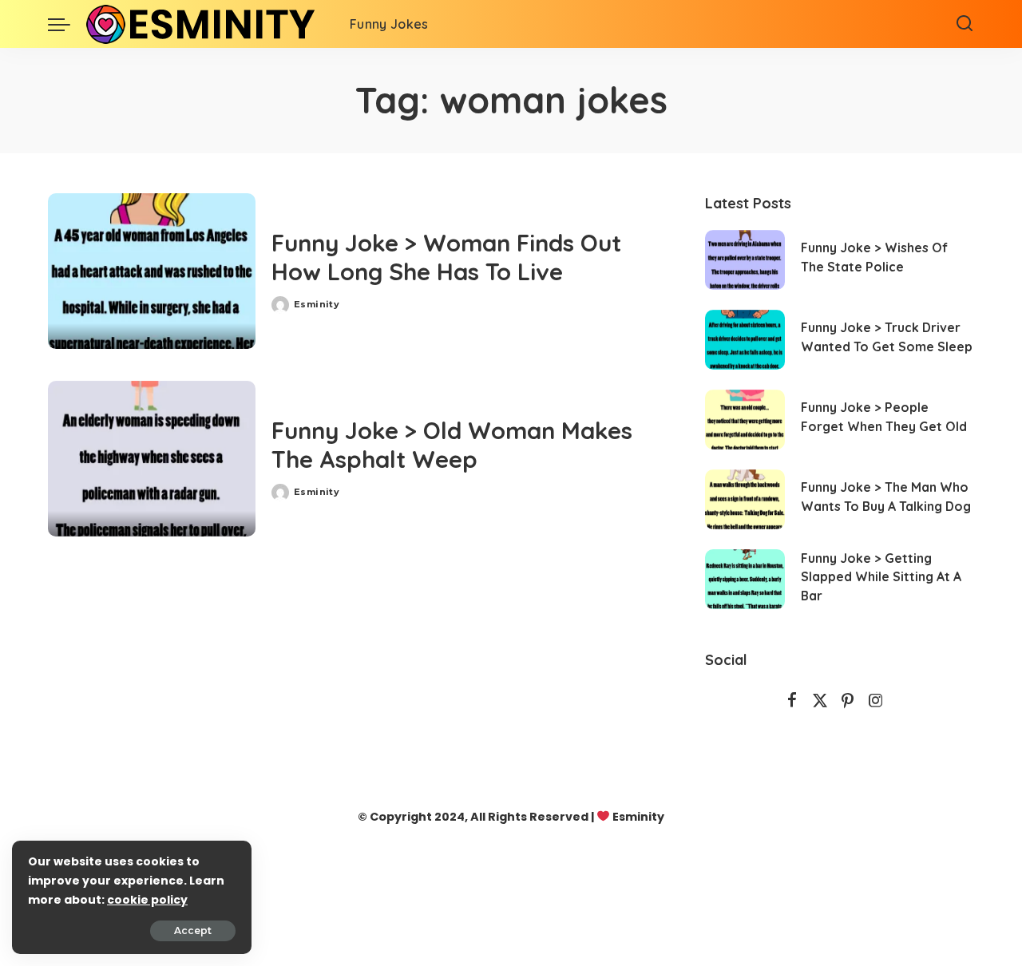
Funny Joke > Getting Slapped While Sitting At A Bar (881, 577)
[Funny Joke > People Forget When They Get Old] (745, 419)
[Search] (964, 24)
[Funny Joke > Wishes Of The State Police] (745, 260)
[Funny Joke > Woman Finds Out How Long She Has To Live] (152, 271)
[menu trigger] (67, 24)
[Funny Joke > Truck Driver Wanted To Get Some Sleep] (745, 340)
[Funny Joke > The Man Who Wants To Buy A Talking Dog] (745, 499)
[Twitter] (820, 701)
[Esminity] (206, 24)
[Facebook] (792, 701)
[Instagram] (876, 701)
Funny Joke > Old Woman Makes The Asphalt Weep (451, 445)
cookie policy (147, 900)
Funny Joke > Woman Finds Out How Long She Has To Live (446, 257)
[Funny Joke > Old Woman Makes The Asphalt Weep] (152, 458)
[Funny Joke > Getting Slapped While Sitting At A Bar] (745, 579)
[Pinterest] (848, 701)
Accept (193, 930)
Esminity (316, 304)
